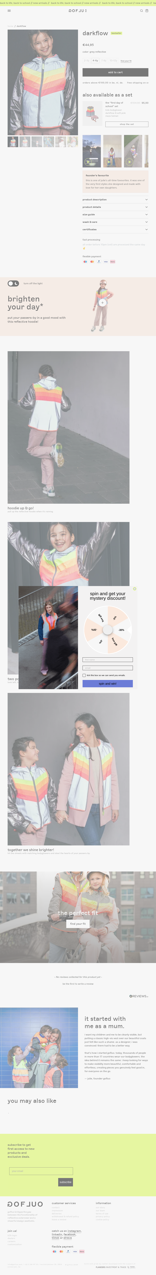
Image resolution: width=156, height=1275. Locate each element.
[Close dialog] (134, 588)
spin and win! (108, 683)
